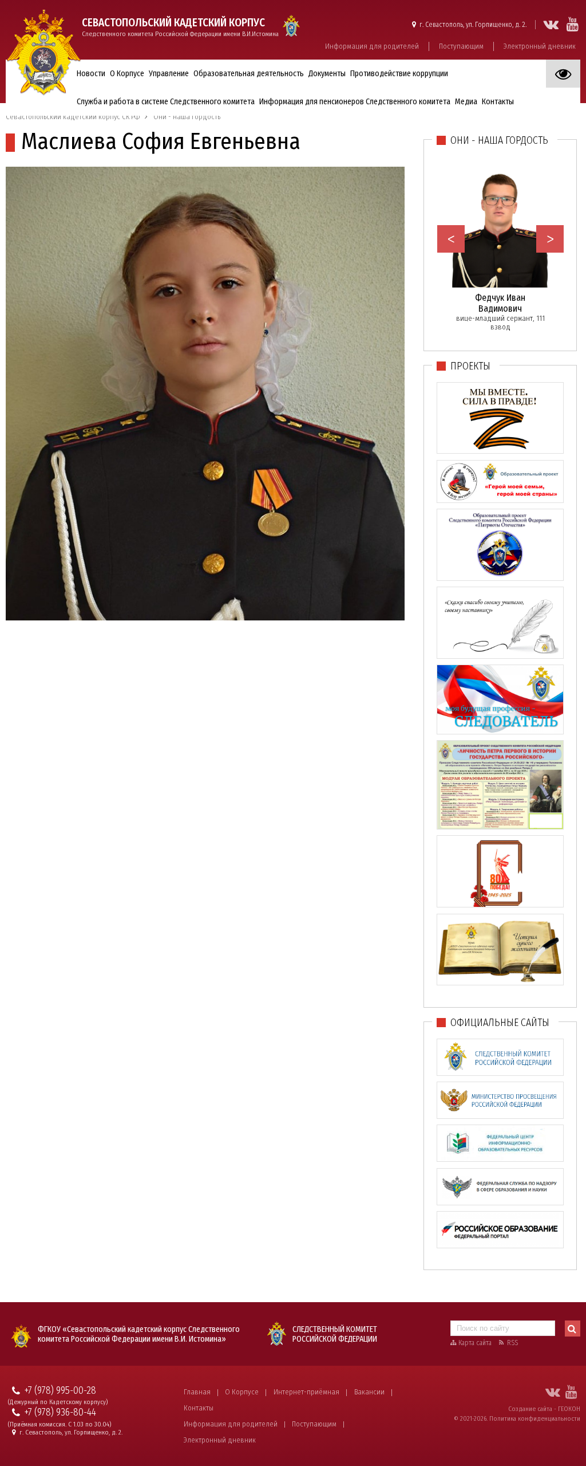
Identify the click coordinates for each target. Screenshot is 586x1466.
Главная (197, 1392)
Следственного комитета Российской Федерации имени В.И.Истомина (180, 27)
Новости (91, 73)
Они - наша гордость (186, 116)
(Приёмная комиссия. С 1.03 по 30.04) (59, 1424)
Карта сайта (475, 1343)
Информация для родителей (372, 46)
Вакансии (369, 1392)
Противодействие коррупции (399, 73)
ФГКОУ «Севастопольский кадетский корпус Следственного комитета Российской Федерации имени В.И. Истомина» (139, 1334)
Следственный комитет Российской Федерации (334, 1334)
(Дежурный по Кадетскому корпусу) (58, 1402)
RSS (512, 1343)
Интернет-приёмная (306, 1392)
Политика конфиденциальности (534, 1418)
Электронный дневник (540, 46)
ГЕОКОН (569, 1409)
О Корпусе (242, 1392)
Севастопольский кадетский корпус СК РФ (73, 116)
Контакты (198, 1408)
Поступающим (461, 46)
